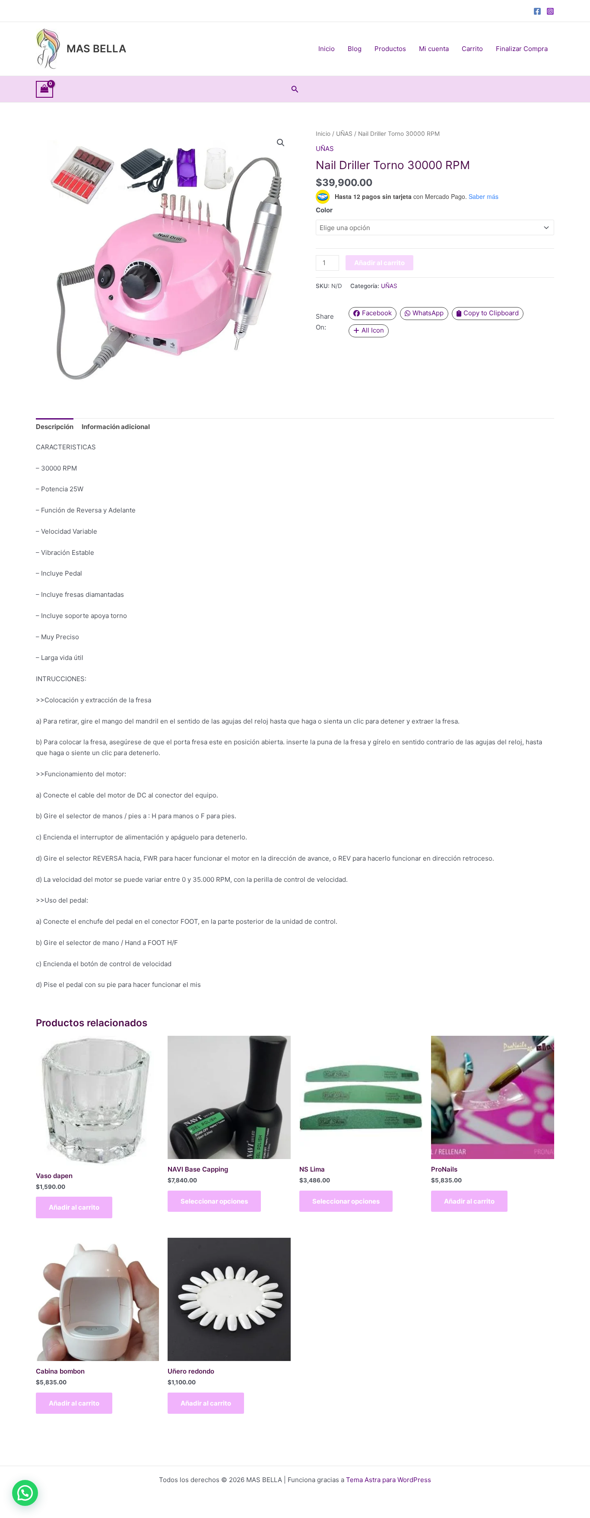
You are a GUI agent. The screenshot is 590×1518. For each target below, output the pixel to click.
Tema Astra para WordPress (388, 1480)
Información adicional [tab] (116, 427)
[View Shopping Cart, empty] (44, 89)
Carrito (472, 49)
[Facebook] (537, 11)
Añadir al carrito (379, 263)
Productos (390, 49)
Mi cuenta (434, 49)
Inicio (326, 49)
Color (324, 210)
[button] (295, 89)
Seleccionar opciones (214, 1201)
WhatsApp (428, 313)
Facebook (377, 313)
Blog (355, 49)
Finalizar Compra (522, 49)
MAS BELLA (96, 48)
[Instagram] (550, 11)
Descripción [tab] (54, 427)
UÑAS (344, 133)
